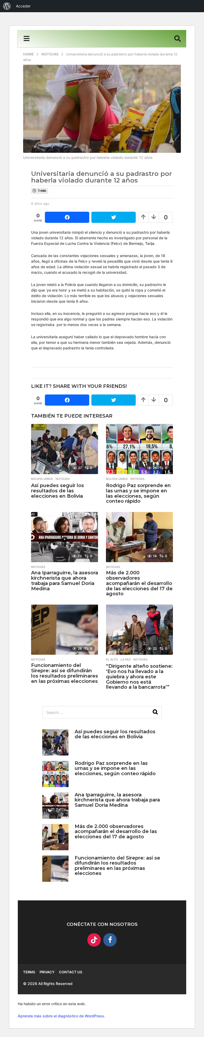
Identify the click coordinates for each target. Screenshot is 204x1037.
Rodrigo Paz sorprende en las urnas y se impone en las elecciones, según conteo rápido (138, 493)
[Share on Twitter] (113, 217)
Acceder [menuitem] (23, 6)
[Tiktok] (94, 940)
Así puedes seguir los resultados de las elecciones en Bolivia (57, 491)
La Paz (126, 659)
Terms (29, 972)
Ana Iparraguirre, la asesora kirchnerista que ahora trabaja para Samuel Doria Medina (64, 580)
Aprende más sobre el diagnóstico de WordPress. (61, 1016)
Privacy (47, 972)
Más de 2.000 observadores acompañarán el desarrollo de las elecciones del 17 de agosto (139, 583)
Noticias (63, 478)
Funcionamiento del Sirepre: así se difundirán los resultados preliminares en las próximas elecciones (64, 673)
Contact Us (70, 972)
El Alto (112, 659)
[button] (26, 38)
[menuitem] (7, 6)
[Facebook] (110, 940)
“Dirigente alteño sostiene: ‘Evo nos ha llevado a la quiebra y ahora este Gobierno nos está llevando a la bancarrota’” (139, 676)
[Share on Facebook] (67, 217)
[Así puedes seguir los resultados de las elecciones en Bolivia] (64, 449)
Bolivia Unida (42, 478)
